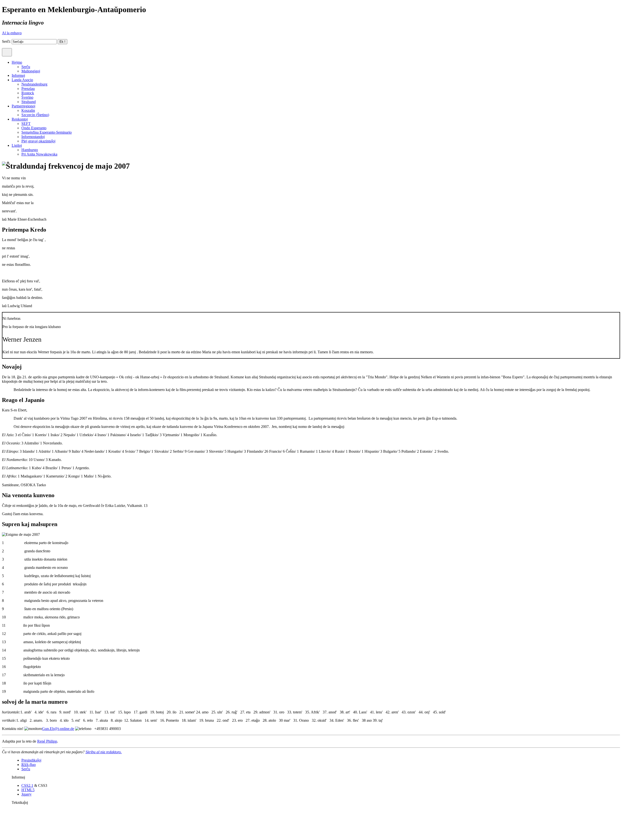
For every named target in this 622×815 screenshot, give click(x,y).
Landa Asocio (22, 80)
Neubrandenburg (34, 84)
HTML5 (28, 790)
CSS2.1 (27, 785)
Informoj (18, 75)
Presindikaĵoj (31, 760)
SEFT (26, 123)
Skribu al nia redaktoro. (104, 752)
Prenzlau (28, 89)
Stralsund (28, 102)
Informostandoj (33, 137)
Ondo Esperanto (33, 128)
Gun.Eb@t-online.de (58, 729)
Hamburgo (29, 150)
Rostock (27, 93)
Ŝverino (27, 97)
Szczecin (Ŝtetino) (35, 115)
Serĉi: (6, 41)
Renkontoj (20, 119)
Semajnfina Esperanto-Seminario (46, 132)
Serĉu (25, 67)
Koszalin (28, 110)
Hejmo (17, 62)
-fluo (28, 765)
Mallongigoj (30, 71)
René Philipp (47, 741)
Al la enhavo (12, 33)
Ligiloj (17, 145)
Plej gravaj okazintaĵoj (38, 141)
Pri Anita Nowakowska (39, 154)
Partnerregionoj (23, 106)
